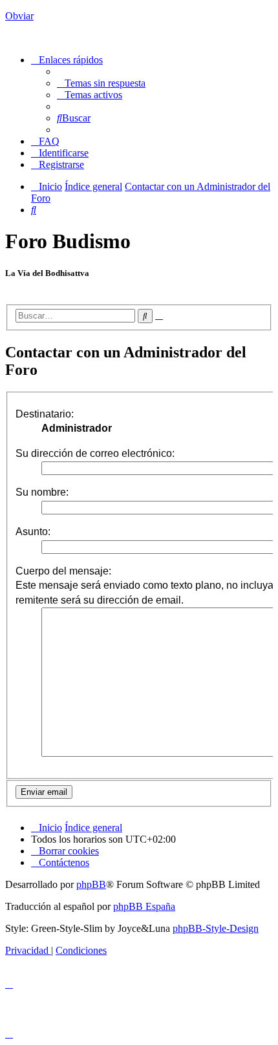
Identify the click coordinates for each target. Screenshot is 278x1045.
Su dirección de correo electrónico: (95, 453)
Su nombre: (42, 492)
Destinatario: (45, 413)
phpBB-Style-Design (216, 928)
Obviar (19, 15)
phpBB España (144, 906)
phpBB (91, 884)
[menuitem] (101, 83)
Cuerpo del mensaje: (63, 570)
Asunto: (33, 531)
